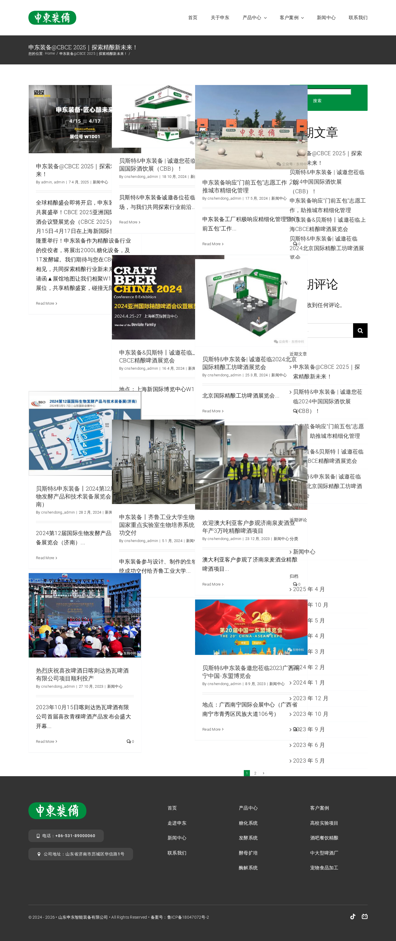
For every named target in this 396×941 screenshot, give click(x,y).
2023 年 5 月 (309, 760)
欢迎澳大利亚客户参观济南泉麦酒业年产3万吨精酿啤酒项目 (248, 526)
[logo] (52, 13)
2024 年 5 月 (309, 620)
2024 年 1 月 (309, 682)
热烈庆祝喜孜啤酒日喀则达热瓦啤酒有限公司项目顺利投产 (82, 674)
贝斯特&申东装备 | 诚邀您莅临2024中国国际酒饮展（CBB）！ (167, 164)
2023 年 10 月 (310, 714)
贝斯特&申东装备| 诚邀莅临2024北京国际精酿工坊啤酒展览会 (249, 363)
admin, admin (53, 182)
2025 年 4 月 (309, 589)
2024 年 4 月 (309, 636)
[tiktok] (353, 917)
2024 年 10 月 (310, 605)
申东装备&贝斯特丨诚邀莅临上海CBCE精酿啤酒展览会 (161, 356)
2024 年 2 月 (309, 667)
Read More (45, 303)
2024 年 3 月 (309, 651)
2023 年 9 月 (309, 729)
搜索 (317, 100)
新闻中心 (100, 182)
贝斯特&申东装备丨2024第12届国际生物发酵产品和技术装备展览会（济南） (84, 496)
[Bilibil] (365, 917)
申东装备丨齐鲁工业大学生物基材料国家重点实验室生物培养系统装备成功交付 (165, 524)
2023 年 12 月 (310, 698)
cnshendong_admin (141, 176)
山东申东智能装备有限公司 (83, 917)
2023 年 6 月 (309, 745)
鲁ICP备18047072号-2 (188, 917)
